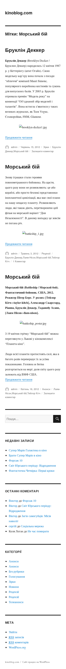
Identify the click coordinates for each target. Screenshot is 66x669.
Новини (14, 587)
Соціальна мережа (32, 526)
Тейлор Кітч (33, 393)
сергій (12, 526)
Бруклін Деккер (25, 50)
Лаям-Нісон (29, 257)
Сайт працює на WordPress (36, 662)
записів (16, 637)
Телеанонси (16, 602)
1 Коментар (19, 261)
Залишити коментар (43, 151)
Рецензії (46, 253)
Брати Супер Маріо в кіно (25, 455)
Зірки (46, 147)
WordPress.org (17, 647)
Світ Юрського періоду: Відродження (32, 465)
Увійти (13, 632)
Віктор (13, 506)
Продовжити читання (18, 137)
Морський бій (21, 151)
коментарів (19, 642)
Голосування (17, 576)
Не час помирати (38, 531)
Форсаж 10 (15, 460)
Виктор (13, 500)
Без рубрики (16, 571)
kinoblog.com (18, 13)
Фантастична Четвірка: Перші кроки (31, 470)
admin (14, 147)
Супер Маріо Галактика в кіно (28, 450)
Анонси (46, 389)
